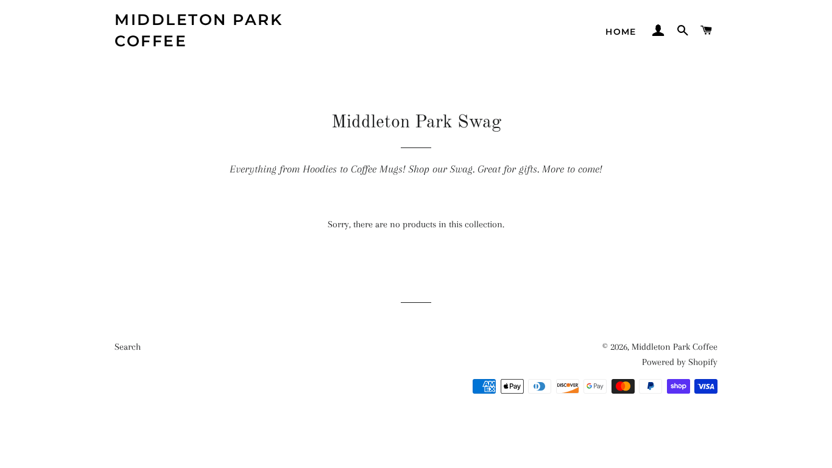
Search (128, 346)
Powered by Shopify (679, 361)
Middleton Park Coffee (199, 30)
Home (620, 31)
